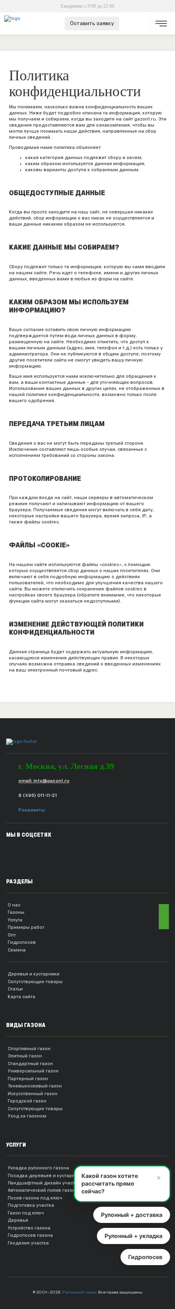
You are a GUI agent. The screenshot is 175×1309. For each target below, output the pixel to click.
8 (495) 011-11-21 (37, 795)
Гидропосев (22, 942)
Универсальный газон (33, 1070)
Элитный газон (25, 1055)
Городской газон (27, 1100)
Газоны (16, 912)
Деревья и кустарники (33, 973)
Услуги (15, 919)
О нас (14, 904)
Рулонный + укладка (133, 1235)
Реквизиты (31, 809)
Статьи (15, 988)
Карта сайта (21, 996)
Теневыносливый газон (35, 1085)
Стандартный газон (30, 1063)
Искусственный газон (32, 1093)
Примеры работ (26, 927)
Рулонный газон (79, 1292)
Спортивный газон (29, 1048)
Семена (17, 949)
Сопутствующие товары (35, 981)
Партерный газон (28, 1078)
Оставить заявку (92, 23)
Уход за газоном (27, 1115)
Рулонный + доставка (131, 1214)
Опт (12, 934)
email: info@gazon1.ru (43, 780)
